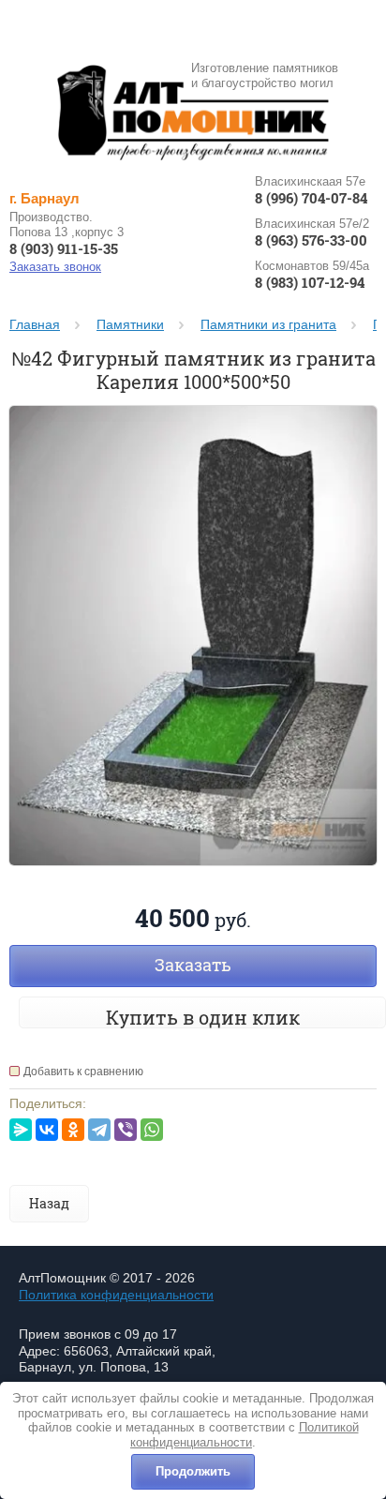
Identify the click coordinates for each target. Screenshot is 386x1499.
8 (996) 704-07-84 (311, 198)
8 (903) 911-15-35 (63, 249)
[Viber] (125, 1129)
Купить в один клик (203, 1017)
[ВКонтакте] (47, 1129)
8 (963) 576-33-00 (311, 240)
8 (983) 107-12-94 (309, 283)
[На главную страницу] (193, 112)
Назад (49, 1203)
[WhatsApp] (152, 1129)
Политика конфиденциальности (116, 1294)
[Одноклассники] (73, 1129)
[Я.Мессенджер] (20, 1129)
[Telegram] (99, 1129)
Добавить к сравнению (83, 1071)
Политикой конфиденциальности (244, 1434)
